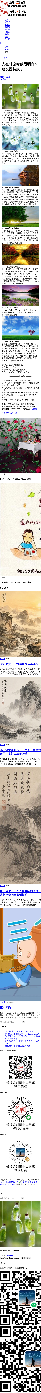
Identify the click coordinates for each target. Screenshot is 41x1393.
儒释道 (7, 27)
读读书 (7, 22)
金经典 (7, 34)
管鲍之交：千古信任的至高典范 (19, 664)
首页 (6, 20)
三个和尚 (5, 1007)
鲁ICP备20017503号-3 (9, 1182)
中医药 (7, 32)
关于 (6, 37)
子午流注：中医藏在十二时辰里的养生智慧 (22, 1034)
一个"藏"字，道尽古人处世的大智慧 (19, 1031)
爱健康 (7, 29)
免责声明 (8, 39)
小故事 (7, 25)
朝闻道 (34, 409)
